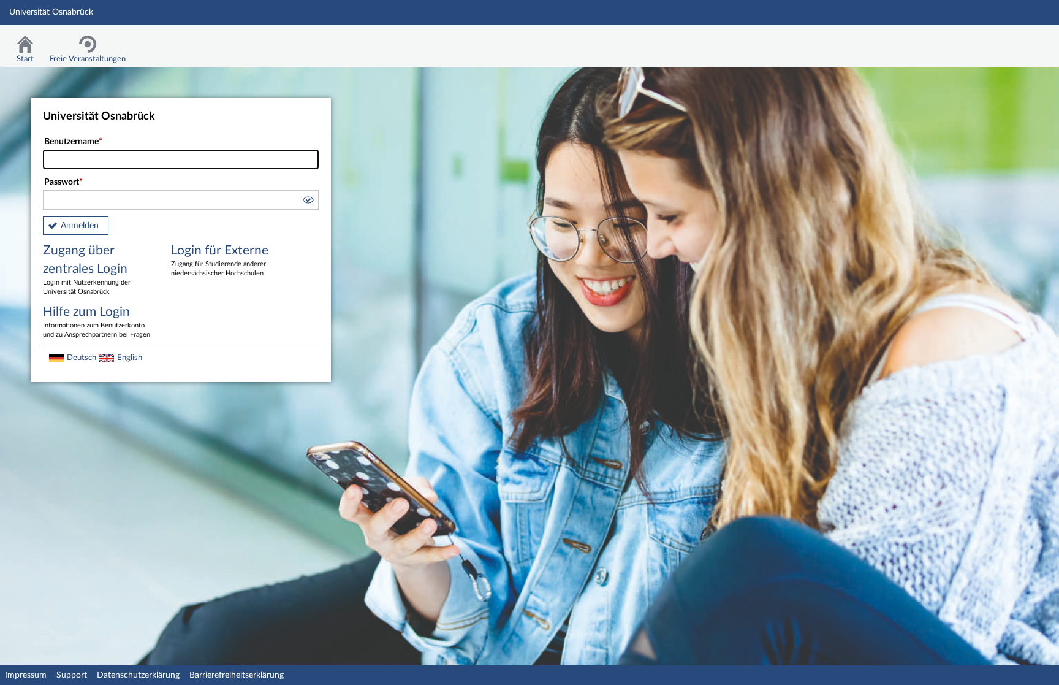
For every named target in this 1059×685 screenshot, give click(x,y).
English (129, 357)
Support (71, 675)
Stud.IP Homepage (1012, 41)
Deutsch (81, 357)
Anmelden (80, 225)
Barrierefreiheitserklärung (236, 675)
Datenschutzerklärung (138, 675)
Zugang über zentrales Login (87, 269)
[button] (307, 202)
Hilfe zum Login (96, 321)
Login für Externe (219, 260)
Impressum (26, 675)
